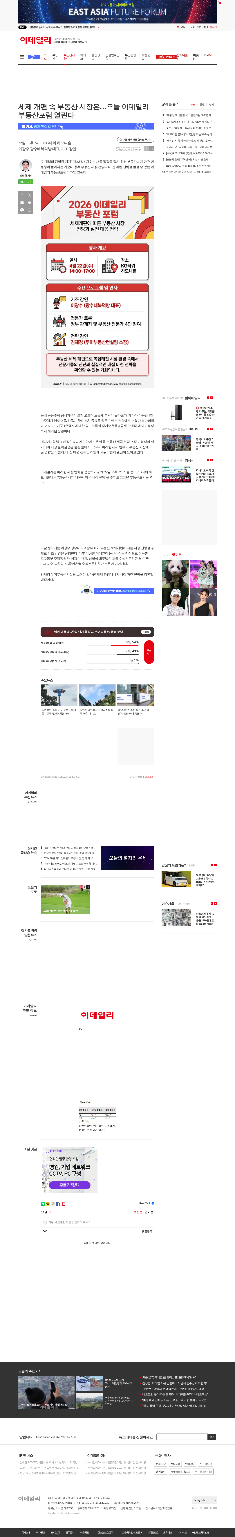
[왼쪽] (84, 887)
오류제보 (167, 1532)
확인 (211, 1436)
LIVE (22, 27)
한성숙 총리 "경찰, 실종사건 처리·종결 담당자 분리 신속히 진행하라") (78, 853)
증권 (202, 104)
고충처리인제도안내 (132, 1532)
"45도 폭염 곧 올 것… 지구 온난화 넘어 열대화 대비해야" (175, 1405)
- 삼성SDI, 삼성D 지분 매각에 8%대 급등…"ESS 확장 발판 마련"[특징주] (49, 1473)
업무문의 (69, 1532)
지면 (199, 27)
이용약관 (84, 1532)
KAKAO (22, 210)
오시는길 (55, 1532)
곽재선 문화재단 (203, 1471)
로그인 (213, 27)
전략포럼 (175, 1463)
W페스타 (190, 1463)
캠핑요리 (160, 1471)
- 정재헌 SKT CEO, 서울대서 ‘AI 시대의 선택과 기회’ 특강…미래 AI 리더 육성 (49, 1462)
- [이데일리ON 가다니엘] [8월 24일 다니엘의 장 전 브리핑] (116, 1462)
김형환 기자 (26, 175)
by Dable (33, 939)
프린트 (29, 202)
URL (29, 210)
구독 (192, 27)
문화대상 (160, 1463)
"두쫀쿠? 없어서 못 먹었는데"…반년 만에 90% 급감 (172, 1388)
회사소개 (25, 1532)
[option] (87, 27)
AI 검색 (32, 57)
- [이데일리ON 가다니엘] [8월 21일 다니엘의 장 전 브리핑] (116, 1467)
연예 (211, 104)
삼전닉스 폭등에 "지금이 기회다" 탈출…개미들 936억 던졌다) (74, 868)
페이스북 (22, 195)
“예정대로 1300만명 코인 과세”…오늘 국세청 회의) (69, 863)
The (209, 55)
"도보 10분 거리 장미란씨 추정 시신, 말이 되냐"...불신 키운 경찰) (76, 858)
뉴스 (192, 104)
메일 (22, 202)
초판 (205, 27)
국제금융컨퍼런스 (180, 1471)
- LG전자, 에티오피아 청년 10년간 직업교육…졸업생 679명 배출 (49, 1467)
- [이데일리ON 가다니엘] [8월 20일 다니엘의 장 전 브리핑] (116, 1473)
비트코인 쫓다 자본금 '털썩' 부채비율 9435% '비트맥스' (174, 1394)
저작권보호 (152, 1532)
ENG (182, 27)
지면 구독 (149, 777)
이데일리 (53, 40)
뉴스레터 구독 (135, 777)
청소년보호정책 (105, 1532)
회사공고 (40, 1532)
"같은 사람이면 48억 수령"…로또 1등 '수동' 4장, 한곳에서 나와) (75, 847)
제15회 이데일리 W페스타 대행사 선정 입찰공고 (61, 1437)
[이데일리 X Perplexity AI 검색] (86, 126)
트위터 (29, 195)
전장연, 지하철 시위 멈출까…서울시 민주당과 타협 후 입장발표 (179, 1383)
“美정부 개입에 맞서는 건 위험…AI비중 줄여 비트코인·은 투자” (178, 1400)
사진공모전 (206, 1463)
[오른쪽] (88, 887)
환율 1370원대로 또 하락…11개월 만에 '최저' (168, 1377)
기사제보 (182, 1532)
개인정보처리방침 (200, 1532)
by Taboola (32, 801)
